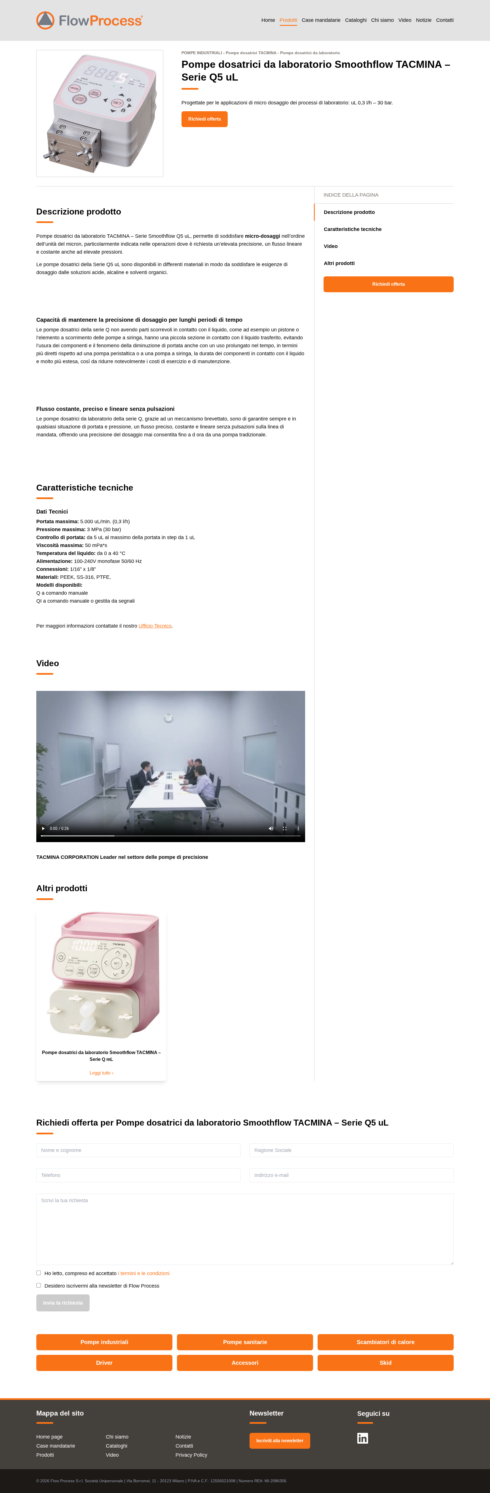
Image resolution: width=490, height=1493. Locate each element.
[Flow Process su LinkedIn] (362, 1435)
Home (268, 20)
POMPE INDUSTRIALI (201, 53)
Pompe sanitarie (245, 1342)
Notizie (424, 20)
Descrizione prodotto (349, 212)
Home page (49, 1437)
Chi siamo (382, 20)
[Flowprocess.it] (89, 20)
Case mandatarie (321, 20)
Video (404, 20)
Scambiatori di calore (386, 1342)
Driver (104, 1363)
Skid (386, 1363)
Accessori (245, 1363)
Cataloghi (356, 20)
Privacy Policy (191, 1455)
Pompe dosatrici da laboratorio (310, 53)
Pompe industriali (104, 1342)
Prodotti (288, 20)
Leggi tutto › (101, 1073)
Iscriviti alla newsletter (279, 1440)
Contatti (445, 20)
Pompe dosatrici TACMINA (251, 53)
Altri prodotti (339, 263)
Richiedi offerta (204, 119)
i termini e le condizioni (144, 1273)
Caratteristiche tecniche (353, 229)
